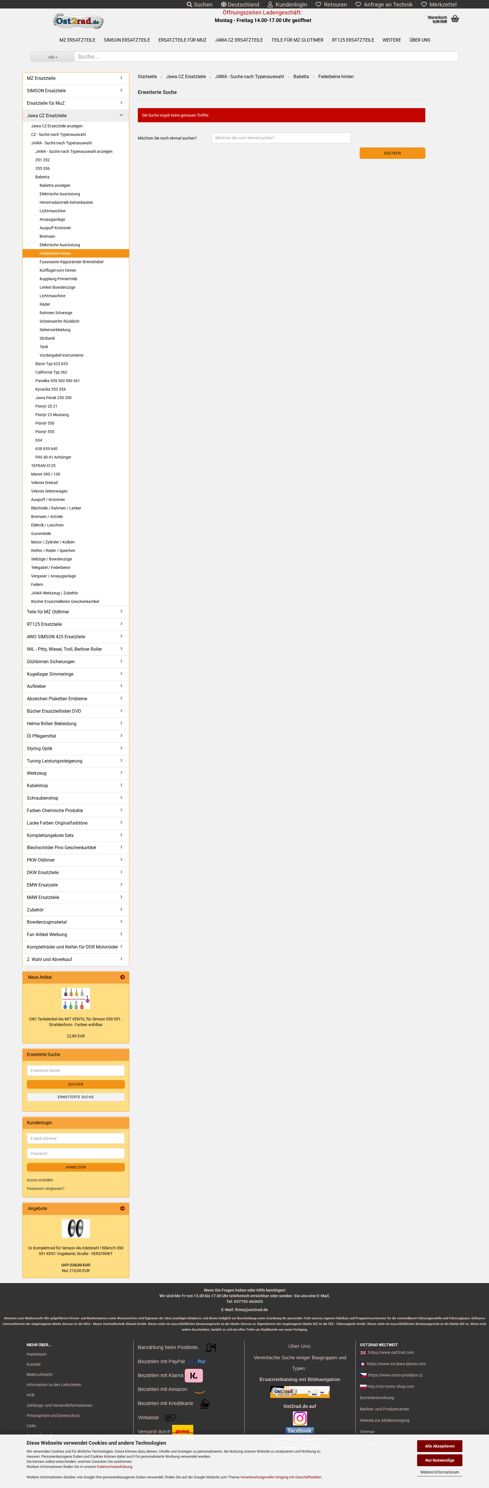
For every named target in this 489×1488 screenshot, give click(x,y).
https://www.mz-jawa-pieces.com (396, 1363)
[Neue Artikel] (122, 977)
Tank (44, 346)
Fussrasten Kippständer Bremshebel (71, 262)
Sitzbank (47, 338)
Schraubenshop (42, 798)
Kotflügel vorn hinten (58, 270)
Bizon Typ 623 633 (51, 363)
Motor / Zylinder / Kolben (53, 542)
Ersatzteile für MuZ (182, 40)
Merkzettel (442, 4)
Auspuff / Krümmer (48, 499)
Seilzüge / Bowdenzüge (51, 559)
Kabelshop (37, 785)
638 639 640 (46, 448)
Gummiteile (41, 533)
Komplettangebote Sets (50, 835)
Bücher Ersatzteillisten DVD (54, 711)
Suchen (202, 4)
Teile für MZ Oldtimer (297, 40)
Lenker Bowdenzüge (57, 287)
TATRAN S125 (43, 465)
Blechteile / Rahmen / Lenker (56, 508)
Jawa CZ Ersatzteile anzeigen (57, 126)
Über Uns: (299, 1346)
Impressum (36, 1354)
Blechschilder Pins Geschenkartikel (61, 847)
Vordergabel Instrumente (61, 355)
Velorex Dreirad (44, 482)
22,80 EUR (76, 1036)
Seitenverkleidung (55, 329)
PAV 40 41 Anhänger (53, 457)
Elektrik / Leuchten (47, 525)
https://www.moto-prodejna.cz (395, 1375)
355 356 (42, 168)
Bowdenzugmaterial (47, 922)
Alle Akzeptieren (440, 1446)
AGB (31, 1395)
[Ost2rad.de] (78, 21)
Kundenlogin (290, 4)
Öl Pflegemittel (41, 736)
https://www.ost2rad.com (391, 1352)
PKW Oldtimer (41, 860)
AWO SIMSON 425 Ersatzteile (56, 636)
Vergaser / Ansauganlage (53, 576)
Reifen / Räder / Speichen (53, 550)
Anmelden (76, 1167)
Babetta (42, 177)
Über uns (419, 40)
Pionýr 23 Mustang (52, 414)
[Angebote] (122, 1209)
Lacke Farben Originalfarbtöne (57, 823)
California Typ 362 (51, 372)
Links (31, 1425)
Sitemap (367, 1431)
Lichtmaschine (52, 211)
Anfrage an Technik (387, 4)
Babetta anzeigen (55, 185)
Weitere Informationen (439, 1472)
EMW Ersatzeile (42, 885)
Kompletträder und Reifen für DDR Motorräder (72, 947)
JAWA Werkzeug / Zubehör (54, 593)
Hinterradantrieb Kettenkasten (66, 202)
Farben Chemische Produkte (55, 810)
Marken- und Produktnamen (384, 1409)
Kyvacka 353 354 (50, 389)
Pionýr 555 (44, 431)
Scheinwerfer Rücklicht (60, 321)
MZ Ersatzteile (77, 40)
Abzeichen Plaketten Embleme (57, 698)
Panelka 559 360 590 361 (57, 380)
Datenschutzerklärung (114, 1467)
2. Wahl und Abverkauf (49, 959)
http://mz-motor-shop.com (390, 1386)
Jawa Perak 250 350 (53, 397)
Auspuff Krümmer (55, 228)
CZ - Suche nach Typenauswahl (58, 134)
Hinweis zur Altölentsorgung (384, 1420)
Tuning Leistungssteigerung (54, 761)
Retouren (334, 4)
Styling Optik (39, 748)
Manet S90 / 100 (45, 474)
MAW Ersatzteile (43, 897)
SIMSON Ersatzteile (127, 40)
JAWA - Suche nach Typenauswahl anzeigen (74, 151)
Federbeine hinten (55, 253)
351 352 (42, 160)
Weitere (392, 40)
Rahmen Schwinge (56, 313)
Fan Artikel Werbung (47, 934)
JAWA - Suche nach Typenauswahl (61, 143)
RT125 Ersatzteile (353, 40)
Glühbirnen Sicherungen (51, 661)
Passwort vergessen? (46, 1188)
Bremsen (47, 236)
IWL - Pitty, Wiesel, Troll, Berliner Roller (64, 649)
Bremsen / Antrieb (47, 516)
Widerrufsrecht (40, 1374)
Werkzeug (36, 773)
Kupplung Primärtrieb (58, 279)
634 (38, 440)
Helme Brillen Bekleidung (51, 723)
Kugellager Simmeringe (50, 674)
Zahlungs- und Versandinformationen (59, 1405)
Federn (37, 584)
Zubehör (35, 910)
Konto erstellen (40, 1180)
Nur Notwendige (439, 1460)
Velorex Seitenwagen (49, 491)
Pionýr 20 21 (46, 406)
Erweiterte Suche (76, 1097)
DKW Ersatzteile (43, 872)
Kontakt (34, 1364)
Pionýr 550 (44, 423)
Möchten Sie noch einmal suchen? (167, 138)
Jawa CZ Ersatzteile (239, 40)
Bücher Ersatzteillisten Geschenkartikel (65, 601)
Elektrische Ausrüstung (60, 194)
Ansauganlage (52, 219)
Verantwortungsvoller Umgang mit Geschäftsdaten (280, 1477)
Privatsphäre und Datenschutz (53, 1415)
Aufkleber (36, 686)
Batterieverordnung (377, 1397)
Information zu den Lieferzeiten (54, 1384)
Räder (45, 304)
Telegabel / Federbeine (50, 567)
